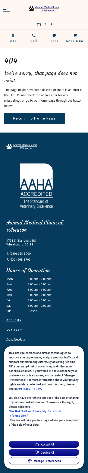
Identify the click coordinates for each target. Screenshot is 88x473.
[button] (6, 10)
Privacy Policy (30, 389)
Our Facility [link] (16, 339)
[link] (44, 8)
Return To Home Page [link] (34, 118)
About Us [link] (13, 320)
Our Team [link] (14, 329)
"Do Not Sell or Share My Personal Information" (35, 413)
